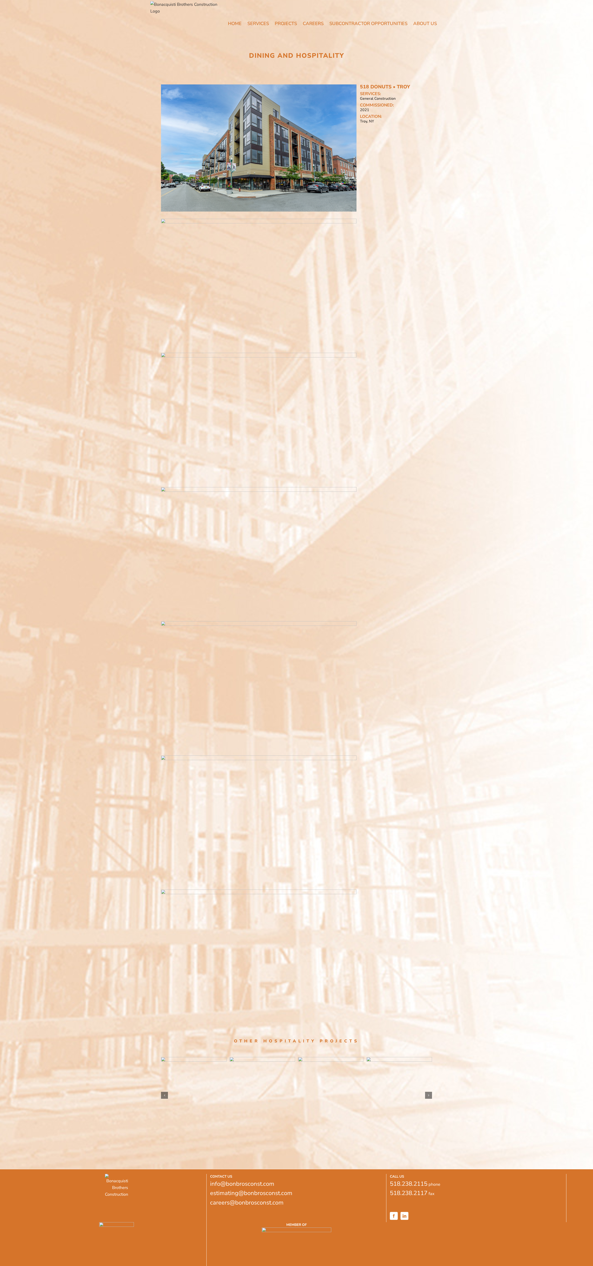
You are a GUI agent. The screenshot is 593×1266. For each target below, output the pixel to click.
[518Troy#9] (258, 221)
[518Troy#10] (258, 86)
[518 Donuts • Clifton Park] (331, 1077)
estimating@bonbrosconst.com (251, 1193)
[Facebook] (394, 1216)
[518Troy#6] (258, 489)
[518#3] (258, 891)
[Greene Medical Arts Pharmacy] (194, 1095)
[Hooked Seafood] (399, 1077)
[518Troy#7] (258, 757)
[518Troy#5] (258, 623)
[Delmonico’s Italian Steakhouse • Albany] (262, 1077)
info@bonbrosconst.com (242, 1184)
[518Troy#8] (258, 355)
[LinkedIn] (404, 1216)
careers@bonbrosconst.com (247, 1203)
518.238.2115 (408, 1184)
